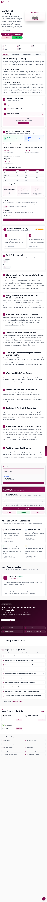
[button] (23, 114)
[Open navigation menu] (44, 2)
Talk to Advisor (18, 34)
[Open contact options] (44, 899)
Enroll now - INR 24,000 (24, 219)
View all (42, 711)
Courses (6, 7)
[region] (23, 241)
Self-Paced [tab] (24, 206)
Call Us (10, 512)
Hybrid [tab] (18, 206)
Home (2, 7)
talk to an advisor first (24, 222)
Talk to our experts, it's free (17, 701)
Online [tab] (6, 206)
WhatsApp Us (18, 37)
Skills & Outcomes (27, 54)
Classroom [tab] (12, 206)
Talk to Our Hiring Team (8, 620)
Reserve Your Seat (23, 483)
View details (18, 719)
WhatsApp (24, 512)
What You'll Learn (15, 54)
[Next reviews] (43, 241)
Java (10, 7)
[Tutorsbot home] (5, 2)
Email (38, 512)
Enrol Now (7, 34)
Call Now (7, 37)
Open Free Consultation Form (24, 508)
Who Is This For (37, 54)
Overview (6, 54)
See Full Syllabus (24, 123)
